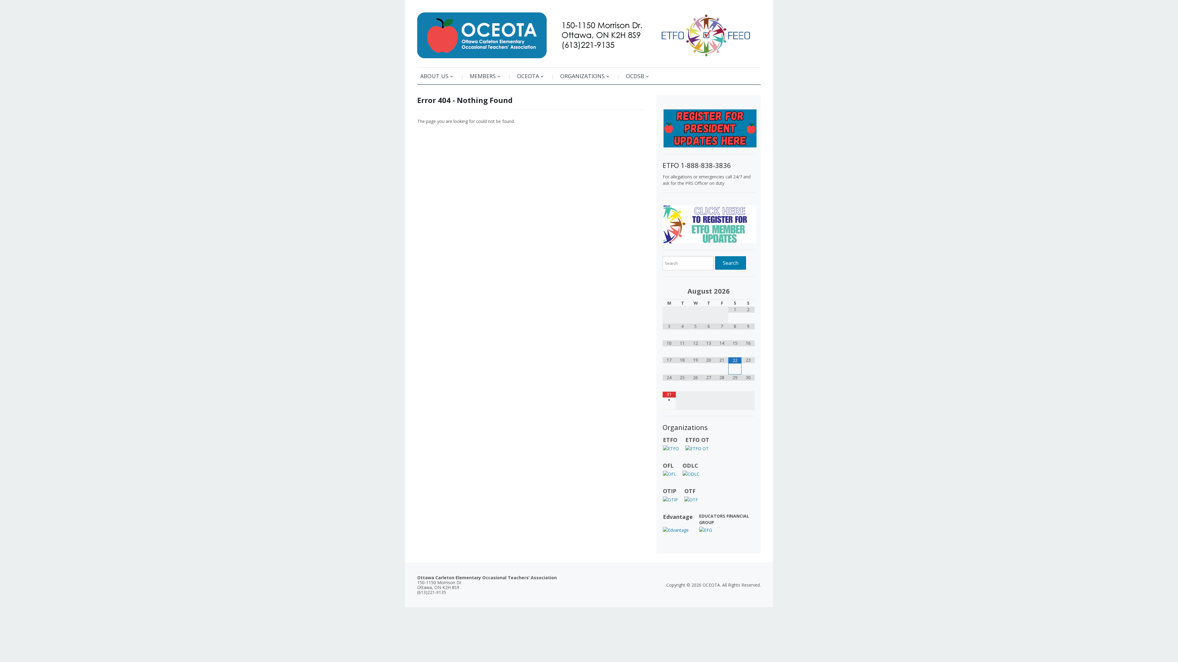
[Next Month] (748, 291)
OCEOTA (528, 76)
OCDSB (635, 76)
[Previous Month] (669, 291)
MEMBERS (483, 76)
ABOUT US (434, 76)
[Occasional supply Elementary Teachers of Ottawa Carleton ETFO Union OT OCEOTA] (589, 33)
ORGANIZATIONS (582, 76)
